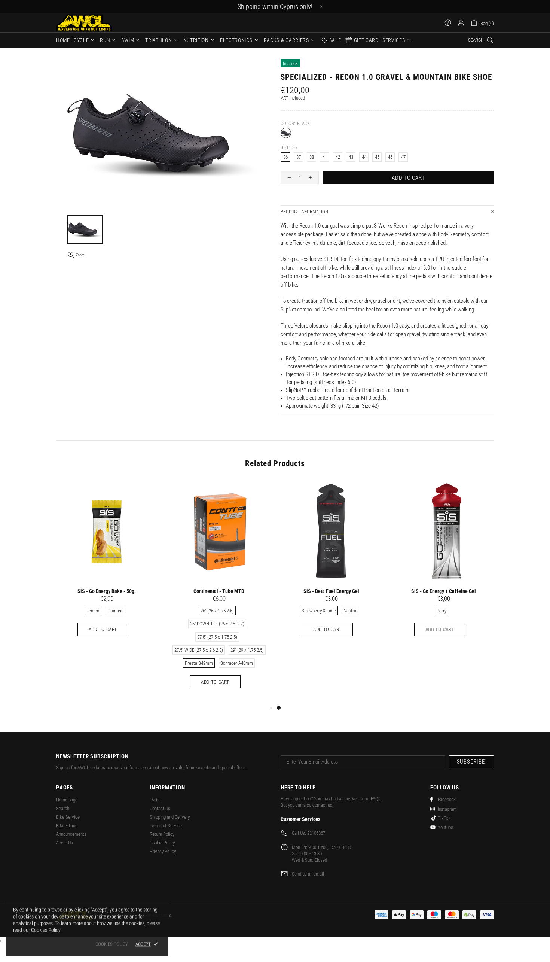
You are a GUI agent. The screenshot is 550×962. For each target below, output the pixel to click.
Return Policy (162, 834)
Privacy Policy (163, 851)
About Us (64, 843)
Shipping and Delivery (170, 817)
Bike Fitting (66, 825)
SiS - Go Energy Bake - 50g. (106, 591)
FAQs (154, 800)
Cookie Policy (162, 843)
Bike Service (68, 817)
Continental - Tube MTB (218, 591)
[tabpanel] (331, 566)
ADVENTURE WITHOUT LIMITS (84, 22)
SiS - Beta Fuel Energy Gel (331, 591)
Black (285, 132)
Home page (66, 800)
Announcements (71, 834)
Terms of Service (166, 825)
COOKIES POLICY (111, 944)
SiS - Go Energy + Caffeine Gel (443, 591)
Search (62, 808)
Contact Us (160, 808)
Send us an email (308, 874)
